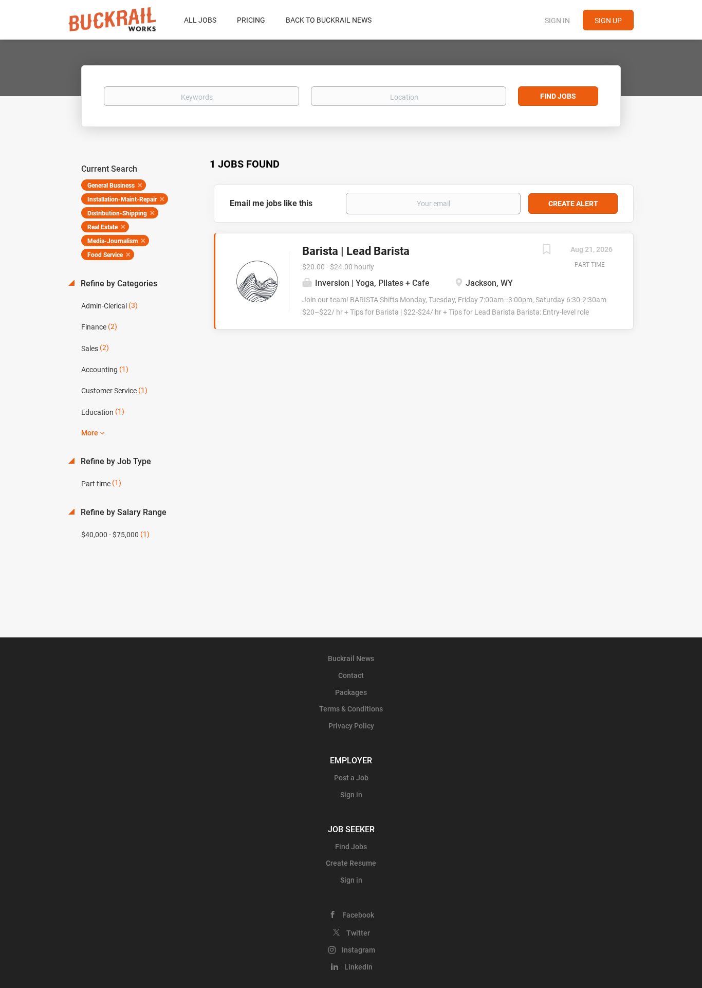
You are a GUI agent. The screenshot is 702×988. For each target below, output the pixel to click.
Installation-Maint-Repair (122, 199)
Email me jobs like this (271, 203)
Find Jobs (558, 96)
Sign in (557, 20)
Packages (351, 692)
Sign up (608, 20)
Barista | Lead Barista (356, 251)
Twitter (358, 933)
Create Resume (351, 863)
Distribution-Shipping (117, 213)
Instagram (358, 950)
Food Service (105, 255)
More (89, 433)
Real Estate (102, 227)
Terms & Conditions (351, 709)
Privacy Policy (351, 726)
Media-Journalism (112, 241)
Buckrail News (351, 658)
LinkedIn (358, 967)
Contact (351, 675)
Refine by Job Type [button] (115, 461)
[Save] (546, 250)
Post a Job (351, 778)
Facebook (358, 915)
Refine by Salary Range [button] (123, 512)
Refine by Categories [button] (118, 283)
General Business (111, 185)
